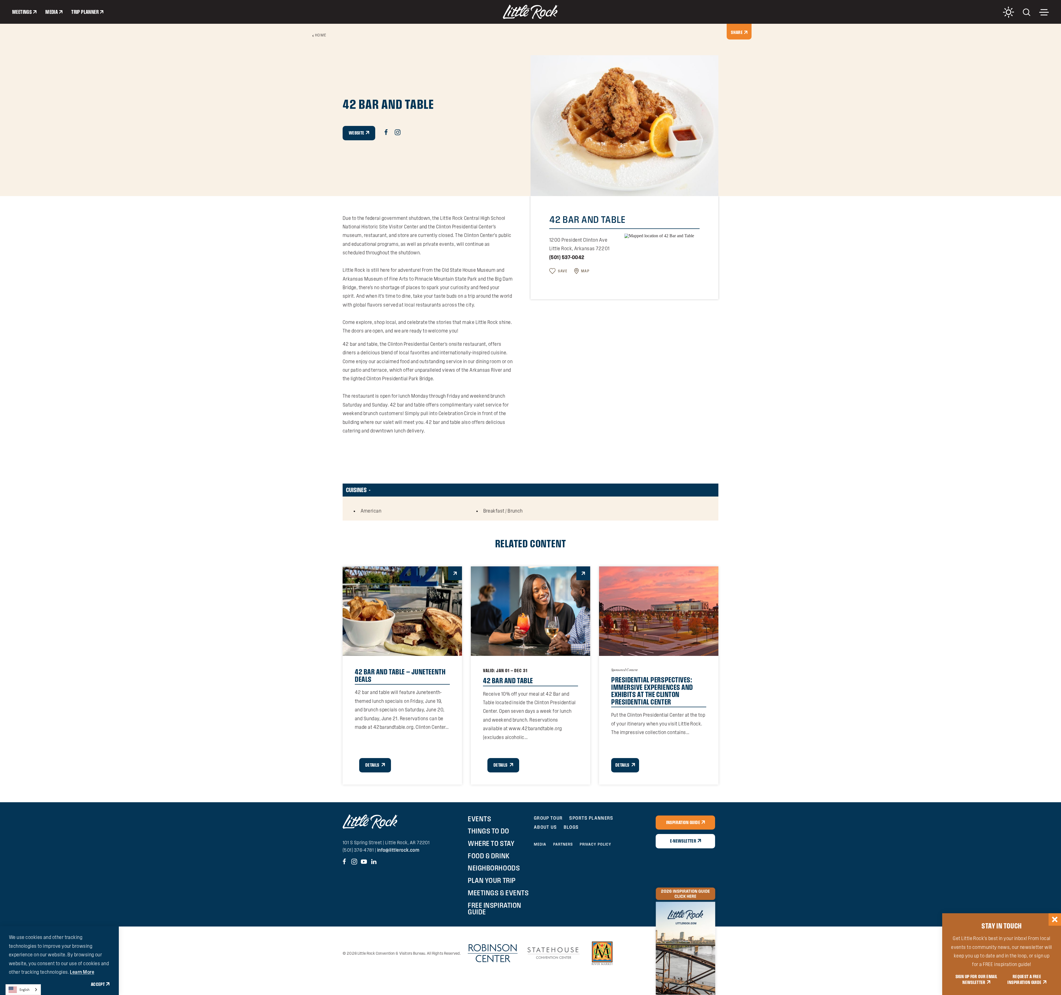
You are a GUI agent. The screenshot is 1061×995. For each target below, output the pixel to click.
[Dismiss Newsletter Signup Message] (1055, 919)
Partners (563, 844)
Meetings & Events (498, 893)
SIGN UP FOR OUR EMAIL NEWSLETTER (976, 979)
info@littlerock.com (398, 850)
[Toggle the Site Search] (1026, 12)
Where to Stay (491, 843)
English (25, 990)
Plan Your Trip (491, 880)
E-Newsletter (683, 840)
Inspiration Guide (683, 822)
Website (356, 132)
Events (479, 819)
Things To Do (488, 831)
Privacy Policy (595, 844)
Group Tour (548, 817)
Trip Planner (85, 12)
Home (321, 35)
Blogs (571, 827)
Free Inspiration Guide (494, 908)
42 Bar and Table (508, 680)
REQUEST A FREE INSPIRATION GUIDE (1024, 979)
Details (372, 764)
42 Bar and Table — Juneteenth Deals (400, 675)
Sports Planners (591, 817)
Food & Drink (489, 856)
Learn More (82, 972)
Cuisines (356, 489)
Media (51, 12)
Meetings (22, 12)
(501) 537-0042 (566, 257)
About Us (545, 827)
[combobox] (23, 989)
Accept (98, 984)
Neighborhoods (494, 868)
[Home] (530, 12)
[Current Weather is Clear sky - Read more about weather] (1008, 12)
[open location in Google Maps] (659, 235)
